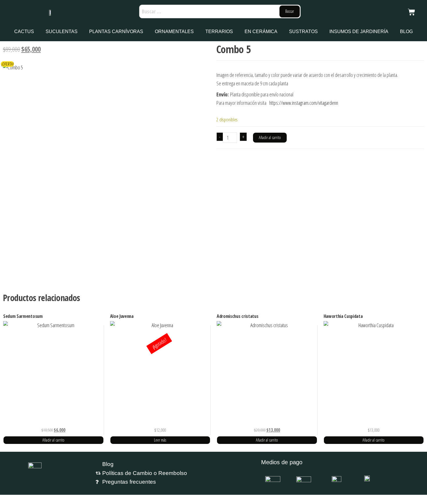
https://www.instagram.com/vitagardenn (303, 102)
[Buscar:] (220, 11)
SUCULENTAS (62, 31)
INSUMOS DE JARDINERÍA (358, 31)
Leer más (160, 440)
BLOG (406, 31)
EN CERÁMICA (261, 31)
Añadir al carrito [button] (53, 440)
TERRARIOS (219, 31)
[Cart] (411, 12)
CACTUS (24, 31)
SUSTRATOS (303, 31)
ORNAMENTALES (174, 31)
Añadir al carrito (270, 137)
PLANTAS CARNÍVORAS (116, 31)
